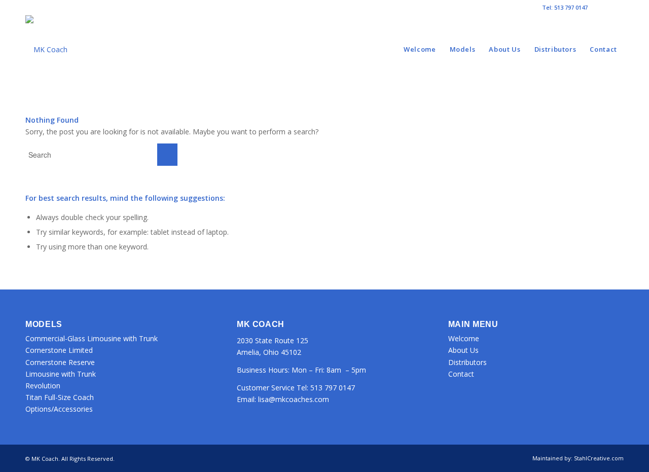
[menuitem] (420, 49)
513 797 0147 (332, 387)
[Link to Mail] (616, 7)
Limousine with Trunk (60, 374)
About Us (463, 350)
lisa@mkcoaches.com (293, 399)
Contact (461, 374)
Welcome (463, 338)
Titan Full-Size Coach (59, 397)
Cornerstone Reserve (60, 362)
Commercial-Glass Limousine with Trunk (91, 338)
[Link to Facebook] (600, 7)
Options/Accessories (59, 409)
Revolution (42, 385)
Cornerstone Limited (59, 350)
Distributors (467, 362)
